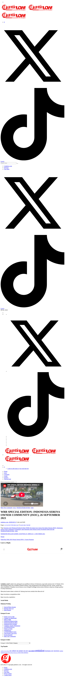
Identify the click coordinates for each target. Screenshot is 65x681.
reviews (6, 477)
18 (27, 525)
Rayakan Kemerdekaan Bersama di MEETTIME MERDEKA (16, 652)
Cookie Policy (8, 675)
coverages (6, 474)
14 (21, 525)
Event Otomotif (8, 635)
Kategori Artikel (5, 643)
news (5, 473)
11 (16, 525)
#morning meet (28, 529)
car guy (25, 651)
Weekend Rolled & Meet (10, 622)
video (32, 507)
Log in (2, 161)
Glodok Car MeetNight (10, 618)
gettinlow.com (4, 522)
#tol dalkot (45, 528)
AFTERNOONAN (9, 627)
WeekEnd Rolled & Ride (23, 507)
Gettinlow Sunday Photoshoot (12, 625)
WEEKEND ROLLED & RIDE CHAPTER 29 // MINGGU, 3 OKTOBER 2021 (23, 534)
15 (22, 525)
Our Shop (6, 169)
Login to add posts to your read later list (18, 468)
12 (17, 525)
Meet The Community (6, 507)
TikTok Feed (7, 479)
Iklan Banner (7, 610)
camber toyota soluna (5, 650)
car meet (31, 651)
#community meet (19, 529)
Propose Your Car (9, 608)
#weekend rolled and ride (47, 529)
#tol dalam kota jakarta (36, 528)
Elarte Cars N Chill (9, 616)
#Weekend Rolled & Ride (18, 528)
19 (29, 525)
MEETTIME (7, 619)
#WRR (28, 528)
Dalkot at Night (8, 629)
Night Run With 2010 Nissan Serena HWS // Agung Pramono (17, 539)
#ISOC (55, 528)
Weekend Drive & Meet (10, 624)
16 (24, 525)
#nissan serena (37, 529)
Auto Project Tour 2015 (10, 633)
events (5, 476)
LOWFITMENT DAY (10, 632)
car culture (12, 651)
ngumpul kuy (7, 630)
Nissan (2, 536)
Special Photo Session (10, 607)
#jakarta (50, 528)
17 (26, 525)
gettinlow (40, 650)
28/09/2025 (12, 522)
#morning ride (7, 528)
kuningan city (49, 651)
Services (6, 167)
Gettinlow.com (8, 166)
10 (14, 525)
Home (5, 471)
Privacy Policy (8, 673)
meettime (56, 651)
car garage (19, 651)
